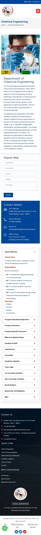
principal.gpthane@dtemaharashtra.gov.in (22, 229)
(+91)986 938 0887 (15, 222)
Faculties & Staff (11, 343)
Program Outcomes (12, 325)
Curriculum (9, 355)
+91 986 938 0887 (9, 426)
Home (3, 25)
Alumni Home (5, 479)
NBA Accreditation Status (14, 337)
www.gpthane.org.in (10, 439)
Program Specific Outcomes (15, 331)
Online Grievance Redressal (10, 456)
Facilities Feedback (7, 459)
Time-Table (9, 367)
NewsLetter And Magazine (15, 391)
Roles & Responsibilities (9, 452)
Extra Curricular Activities (14, 379)
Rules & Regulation (7, 449)
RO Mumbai (5, 475)
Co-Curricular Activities (14, 373)
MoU (6, 397)
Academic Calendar (12, 361)
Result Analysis (10, 385)
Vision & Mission (11, 252)
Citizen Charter (6, 462)
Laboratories (10, 349)
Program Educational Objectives (17, 319)
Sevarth (3, 465)
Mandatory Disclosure (8, 482)
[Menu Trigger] (38, 11)
